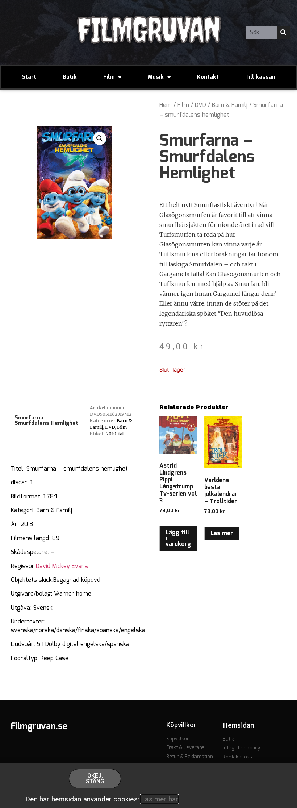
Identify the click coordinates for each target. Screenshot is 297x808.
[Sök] (283, 32)
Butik (70, 77)
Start (29, 77)
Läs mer (221, 533)
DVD (200, 105)
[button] (99, 138)
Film (108, 77)
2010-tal (115, 433)
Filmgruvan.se (39, 726)
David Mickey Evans (62, 566)
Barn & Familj (229, 105)
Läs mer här (159, 799)
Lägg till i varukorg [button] (178, 538)
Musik (156, 77)
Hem (165, 105)
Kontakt (208, 77)
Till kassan (260, 77)
